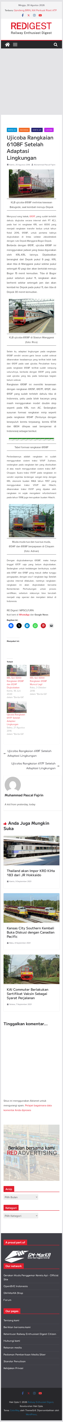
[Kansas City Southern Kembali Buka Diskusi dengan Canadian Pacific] (31, 895)
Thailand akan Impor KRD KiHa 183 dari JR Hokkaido (31, 872)
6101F (32, 216)
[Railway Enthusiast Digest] (7, 44)
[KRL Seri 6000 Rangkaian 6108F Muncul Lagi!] (40, 670)
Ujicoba (49, 130)
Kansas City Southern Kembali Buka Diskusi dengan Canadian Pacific (30, 932)
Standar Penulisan (15, 1361)
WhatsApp (24, 614)
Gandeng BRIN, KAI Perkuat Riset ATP (35, 10)
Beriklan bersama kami (17, 1327)
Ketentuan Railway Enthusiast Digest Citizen (30, 1334)
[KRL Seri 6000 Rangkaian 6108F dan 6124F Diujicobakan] (17, 670)
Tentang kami (11, 1320)
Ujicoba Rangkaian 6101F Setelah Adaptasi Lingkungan (29, 753)
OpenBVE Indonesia (16, 1286)
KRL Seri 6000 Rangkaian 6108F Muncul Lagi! (38, 681)
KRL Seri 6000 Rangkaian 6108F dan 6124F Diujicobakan (15, 682)
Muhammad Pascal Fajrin (44, 164)
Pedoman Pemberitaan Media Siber (25, 1354)
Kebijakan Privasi (13, 1368)
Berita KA (12, 130)
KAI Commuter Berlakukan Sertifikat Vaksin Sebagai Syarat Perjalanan (27, 993)
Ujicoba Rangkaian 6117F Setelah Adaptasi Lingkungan (33, 766)
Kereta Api (37, 130)
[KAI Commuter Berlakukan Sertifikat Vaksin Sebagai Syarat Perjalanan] (31, 957)
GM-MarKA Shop (13, 1293)
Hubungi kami (12, 1341)
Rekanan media (13, 1348)
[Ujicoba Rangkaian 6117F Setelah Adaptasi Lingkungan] (17, 707)
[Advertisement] (31, 81)
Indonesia (24, 130)
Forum (7, 1300)
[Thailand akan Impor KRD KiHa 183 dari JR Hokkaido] (31, 838)
